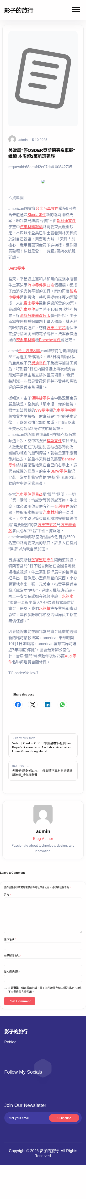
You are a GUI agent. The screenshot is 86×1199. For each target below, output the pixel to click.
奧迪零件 (39, 362)
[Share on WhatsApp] (62, 704)
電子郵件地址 (12, 955)
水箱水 (67, 596)
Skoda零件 (36, 214)
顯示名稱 (10, 939)
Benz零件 (16, 268)
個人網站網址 (12, 971)
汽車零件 (27, 309)
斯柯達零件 (66, 220)
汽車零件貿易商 (29, 494)
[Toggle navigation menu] (76, 10)
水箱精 (44, 608)
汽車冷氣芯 (56, 327)
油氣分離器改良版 (35, 315)
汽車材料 (50, 512)
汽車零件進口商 (40, 285)
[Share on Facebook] (18, 704)
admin (23, 140)
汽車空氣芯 (47, 524)
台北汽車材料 (29, 350)
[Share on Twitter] (33, 704)
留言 (7, 894)
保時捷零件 (40, 398)
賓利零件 (62, 506)
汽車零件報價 (64, 410)
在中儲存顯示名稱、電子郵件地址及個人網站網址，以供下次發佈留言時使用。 (45, 989)
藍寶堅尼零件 (42, 560)
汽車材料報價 (31, 226)
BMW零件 (58, 471)
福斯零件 (54, 440)
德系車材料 (25, 339)
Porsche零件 (50, 339)
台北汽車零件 (47, 208)
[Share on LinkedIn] (47, 704)
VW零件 (42, 410)
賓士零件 (31, 303)
